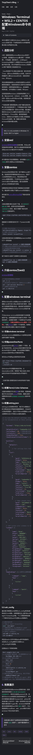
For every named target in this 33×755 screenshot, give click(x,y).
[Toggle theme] (18, 2)
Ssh (4, 731)
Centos (20, 731)
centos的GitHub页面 (15, 194)
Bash (4, 735)
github (10, 325)
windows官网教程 (7, 275)
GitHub (15, 394)
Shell (26, 731)
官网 (17, 391)
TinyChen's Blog (9, 2)
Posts (8, 14)
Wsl (15, 731)
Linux (9, 731)
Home (3, 14)
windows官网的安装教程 (9, 145)
